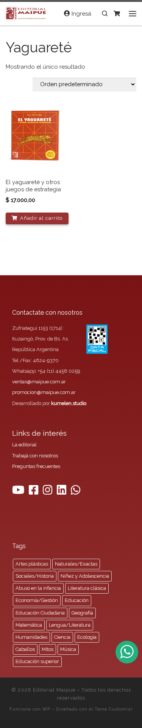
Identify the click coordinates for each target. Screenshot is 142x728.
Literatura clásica (87, 588)
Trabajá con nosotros (35, 456)
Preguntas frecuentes (36, 466)
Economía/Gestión (37, 600)
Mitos (47, 649)
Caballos (25, 649)
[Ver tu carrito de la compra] (117, 13)
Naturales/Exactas (76, 564)
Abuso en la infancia (38, 588)
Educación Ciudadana (40, 613)
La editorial (24, 445)
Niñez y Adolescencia (85, 576)
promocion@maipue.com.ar (44, 392)
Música (68, 649)
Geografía (82, 613)
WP (46, 709)
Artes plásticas (32, 564)
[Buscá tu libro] (104, 13)
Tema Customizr (114, 709)
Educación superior (37, 661)
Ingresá (80, 13)
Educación (77, 600)
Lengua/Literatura (70, 625)
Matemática (29, 625)
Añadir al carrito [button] (41, 218)
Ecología (87, 637)
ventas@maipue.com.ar (39, 381)
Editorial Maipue (54, 690)
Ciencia (62, 637)
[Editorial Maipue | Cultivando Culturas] (27, 12)
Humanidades (31, 637)
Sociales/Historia (35, 576)
